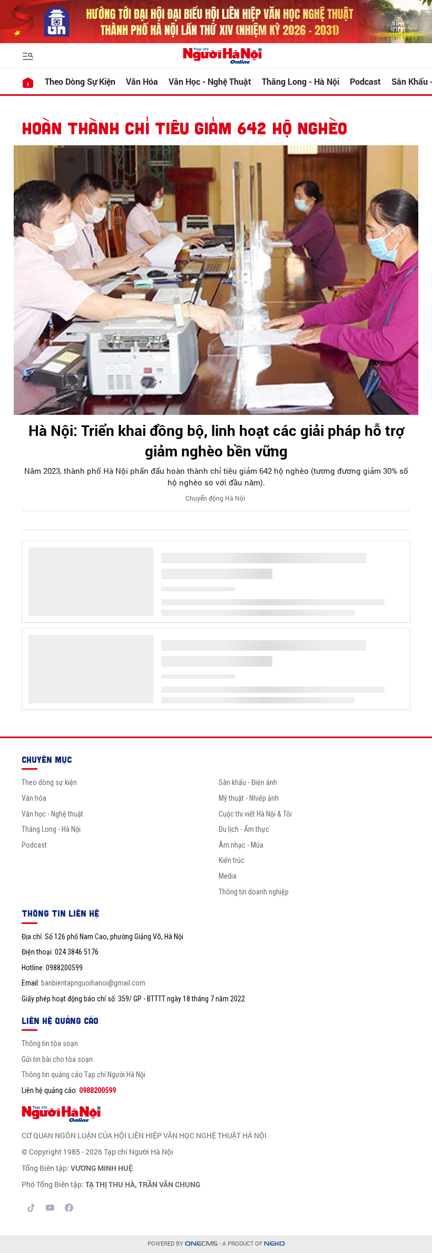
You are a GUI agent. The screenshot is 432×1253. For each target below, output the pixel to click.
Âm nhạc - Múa (241, 845)
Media (228, 876)
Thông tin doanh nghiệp (254, 892)
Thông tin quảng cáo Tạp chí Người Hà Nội (83, 1074)
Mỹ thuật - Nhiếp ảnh (249, 798)
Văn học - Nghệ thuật (210, 81)
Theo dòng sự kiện (80, 81)
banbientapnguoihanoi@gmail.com (93, 983)
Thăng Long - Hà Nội (300, 81)
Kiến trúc (231, 860)
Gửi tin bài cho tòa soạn (57, 1059)
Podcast (365, 81)
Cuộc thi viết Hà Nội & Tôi (255, 814)
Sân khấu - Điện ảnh (248, 782)
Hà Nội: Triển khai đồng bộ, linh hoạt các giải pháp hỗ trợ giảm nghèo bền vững (216, 441)
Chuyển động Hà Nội (215, 498)
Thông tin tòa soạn (50, 1043)
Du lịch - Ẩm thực (244, 829)
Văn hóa (142, 81)
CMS (201, 1243)
